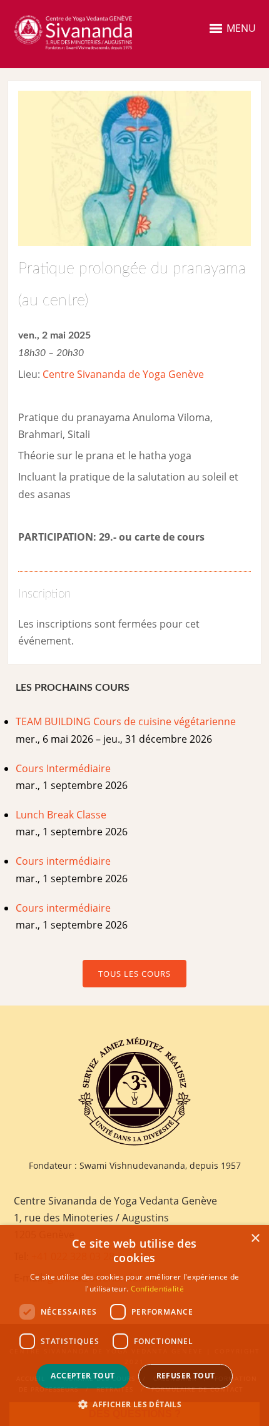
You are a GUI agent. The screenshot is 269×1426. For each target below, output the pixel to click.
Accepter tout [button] (82, 1375)
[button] (134, 1404)
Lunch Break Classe (61, 815)
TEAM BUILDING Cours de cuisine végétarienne (126, 721)
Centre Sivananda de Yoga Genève (123, 374)
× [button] (255, 1238)
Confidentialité (158, 1288)
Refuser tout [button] (185, 1375)
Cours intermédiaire (63, 861)
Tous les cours (134, 973)
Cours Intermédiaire (63, 768)
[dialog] (134, 1325)
